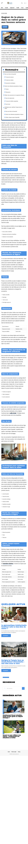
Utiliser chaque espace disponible (12, 117)
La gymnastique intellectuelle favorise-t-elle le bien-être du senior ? (14, 626)
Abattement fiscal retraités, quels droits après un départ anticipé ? (13, 716)
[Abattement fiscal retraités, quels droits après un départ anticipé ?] (14, 707)
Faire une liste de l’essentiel (10, 74)
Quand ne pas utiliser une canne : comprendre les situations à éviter (12, 736)
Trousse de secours (10, 77)
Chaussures (8, 92)
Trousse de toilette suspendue (12, 101)
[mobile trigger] (2, 3)
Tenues (7, 89)
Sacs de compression (10, 98)
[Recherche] (22, 3)
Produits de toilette (9, 80)
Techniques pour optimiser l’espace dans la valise (13, 107)
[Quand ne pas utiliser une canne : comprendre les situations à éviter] (14, 726)
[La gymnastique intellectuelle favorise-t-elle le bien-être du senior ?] (14, 614)
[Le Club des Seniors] (10, 3)
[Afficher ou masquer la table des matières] (21, 70)
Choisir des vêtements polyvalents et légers (13, 86)
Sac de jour (8, 104)
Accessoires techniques (10, 83)
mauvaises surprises (8, 563)
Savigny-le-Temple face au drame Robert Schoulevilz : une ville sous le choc (12, 661)
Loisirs (5, 26)
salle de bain (13, 413)
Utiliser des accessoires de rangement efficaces (14, 95)
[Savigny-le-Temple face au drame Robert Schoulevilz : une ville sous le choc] (14, 649)
